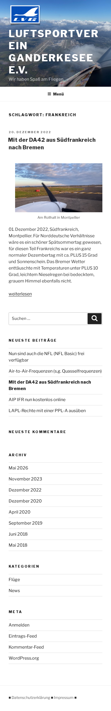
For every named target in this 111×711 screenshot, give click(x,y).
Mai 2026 (18, 468)
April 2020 (19, 512)
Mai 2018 (18, 545)
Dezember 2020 (25, 501)
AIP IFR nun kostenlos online (37, 399)
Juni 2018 (18, 534)
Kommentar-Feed (26, 647)
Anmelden (19, 625)
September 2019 (26, 523)
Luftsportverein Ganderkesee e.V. (54, 52)
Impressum (64, 697)
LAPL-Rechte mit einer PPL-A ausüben (47, 410)
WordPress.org (24, 658)
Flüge (14, 579)
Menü (58, 94)
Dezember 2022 (25, 490)
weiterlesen (20, 293)
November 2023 (25, 479)
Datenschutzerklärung (31, 697)
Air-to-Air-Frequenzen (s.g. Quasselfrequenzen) (55, 371)
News (14, 590)
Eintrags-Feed (23, 636)
